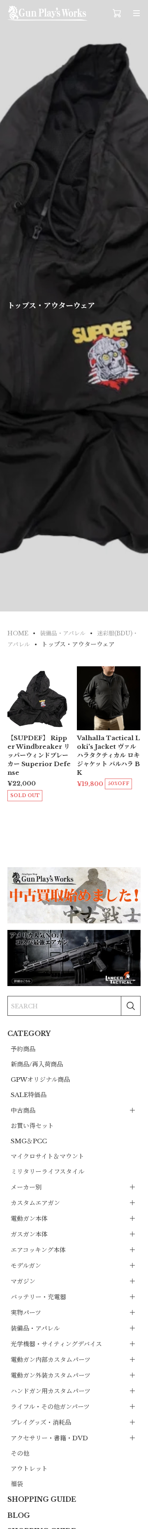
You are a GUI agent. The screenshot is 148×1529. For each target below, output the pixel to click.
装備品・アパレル (35, 1328)
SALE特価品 (28, 1095)
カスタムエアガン (35, 1203)
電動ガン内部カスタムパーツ (50, 1360)
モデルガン (26, 1265)
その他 (20, 1453)
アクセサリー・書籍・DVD (49, 1438)
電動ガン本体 (29, 1218)
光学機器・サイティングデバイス (56, 1344)
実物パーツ (26, 1313)
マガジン (23, 1281)
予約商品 (23, 1049)
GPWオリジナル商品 (40, 1079)
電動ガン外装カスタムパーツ (50, 1375)
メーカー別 (26, 1187)
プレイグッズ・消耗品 (41, 1422)
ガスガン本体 (29, 1234)
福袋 (17, 1484)
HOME (17, 633)
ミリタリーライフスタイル (47, 1171)
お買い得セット (32, 1126)
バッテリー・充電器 (38, 1297)
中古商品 (23, 1110)
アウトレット (29, 1468)
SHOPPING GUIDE (41, 1499)
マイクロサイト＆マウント (47, 1156)
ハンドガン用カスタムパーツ (50, 1391)
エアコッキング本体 (38, 1250)
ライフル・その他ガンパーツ (50, 1407)
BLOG (18, 1515)
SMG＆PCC (29, 1141)
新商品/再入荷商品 (37, 1064)
